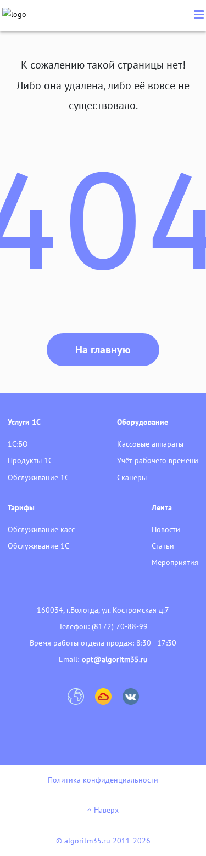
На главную (103, 350)
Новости (166, 529)
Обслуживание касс (41, 529)
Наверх (105, 810)
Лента (162, 507)
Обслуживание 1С (38, 477)
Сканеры (132, 477)
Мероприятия (175, 562)
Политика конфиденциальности (103, 780)
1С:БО (18, 444)
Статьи (163, 546)
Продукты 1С (30, 460)
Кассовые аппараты (150, 444)
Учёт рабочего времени (157, 460)
